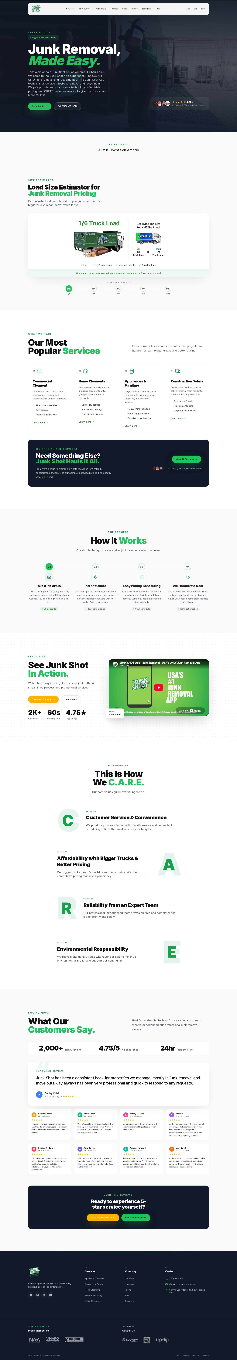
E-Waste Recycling (95, 1295)
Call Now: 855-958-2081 (103, 1217)
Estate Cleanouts (94, 1301)
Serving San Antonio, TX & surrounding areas (187, 1291)
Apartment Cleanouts (96, 1278)
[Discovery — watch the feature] (130, 1340)
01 (49, 566)
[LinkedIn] (44, 1295)
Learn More (71, 699)
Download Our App (42, 699)
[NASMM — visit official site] (74, 1340)
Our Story (131, 1278)
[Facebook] (31, 1295)
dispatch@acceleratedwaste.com (184, 1284)
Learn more (39, 422)
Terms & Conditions (200, 1355)
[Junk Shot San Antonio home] (36, 9)
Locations (131, 1284)
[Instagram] (37, 1295)
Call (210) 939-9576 (67, 106)
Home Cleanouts (94, 1290)
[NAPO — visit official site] (52, 1340)
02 (95, 566)
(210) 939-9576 (176, 1278)
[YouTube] (50, 1295)
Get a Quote (38, 106)
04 (188, 566)
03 (141, 566)
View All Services (185, 459)
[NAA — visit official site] (34, 1340)
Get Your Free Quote (135, 1217)
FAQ (128, 1295)
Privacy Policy (183, 1355)
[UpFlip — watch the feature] (162, 1340)
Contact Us (131, 1301)
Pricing (129, 1290)
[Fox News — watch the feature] (147, 1340)
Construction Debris (95, 1284)
